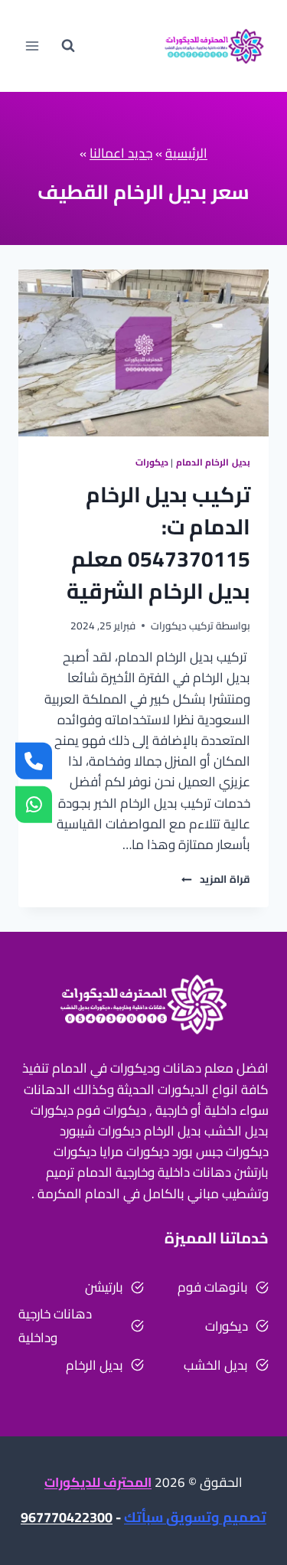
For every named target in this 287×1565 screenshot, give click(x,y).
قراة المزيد (215, 879)
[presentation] (143, 353)
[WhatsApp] (33, 804)
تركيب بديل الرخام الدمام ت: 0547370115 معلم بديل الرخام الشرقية (158, 543)
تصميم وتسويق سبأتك (195, 1517)
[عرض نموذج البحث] (68, 46)
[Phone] (33, 761)
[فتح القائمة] (32, 45)
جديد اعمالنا (121, 153)
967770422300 (67, 1517)
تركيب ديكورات (182, 625)
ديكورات (151, 462)
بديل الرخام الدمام (213, 462)
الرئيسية (186, 153)
